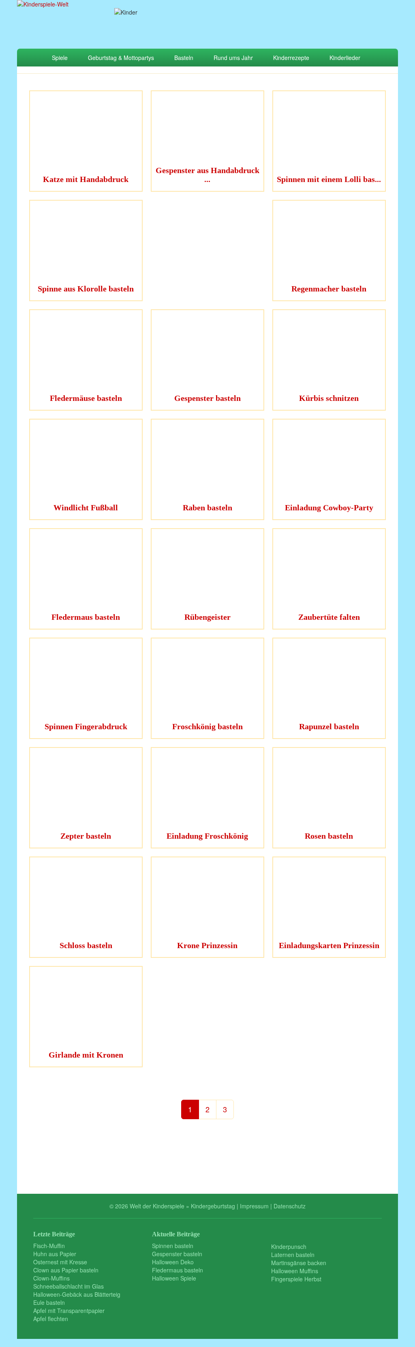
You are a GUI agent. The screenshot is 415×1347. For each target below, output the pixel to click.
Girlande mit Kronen (86, 1054)
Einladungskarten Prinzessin (329, 945)
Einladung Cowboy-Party (329, 507)
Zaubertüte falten (329, 616)
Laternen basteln (292, 1255)
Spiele (60, 58)
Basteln (183, 58)
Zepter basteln (85, 835)
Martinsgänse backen (298, 1263)
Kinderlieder (344, 58)
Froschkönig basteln (207, 726)
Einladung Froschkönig (207, 835)
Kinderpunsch (288, 1246)
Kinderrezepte (291, 58)
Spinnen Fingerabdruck (86, 726)
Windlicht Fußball (85, 507)
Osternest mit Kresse (60, 1262)
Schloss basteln (86, 945)
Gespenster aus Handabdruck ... (207, 175)
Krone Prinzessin (207, 945)
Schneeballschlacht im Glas (68, 1286)
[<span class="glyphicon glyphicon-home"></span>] (29, 57)
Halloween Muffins (294, 1271)
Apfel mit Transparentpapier (69, 1310)
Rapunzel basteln (329, 726)
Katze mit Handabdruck (85, 179)
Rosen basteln (329, 835)
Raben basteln (207, 507)
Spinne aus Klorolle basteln (86, 288)
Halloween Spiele (174, 1278)
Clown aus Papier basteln (65, 1270)
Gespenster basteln (207, 398)
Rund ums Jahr (233, 58)
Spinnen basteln (172, 1246)
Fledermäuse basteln (86, 398)
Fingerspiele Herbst (296, 1279)
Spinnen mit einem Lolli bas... (329, 179)
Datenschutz (290, 1206)
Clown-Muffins (51, 1278)
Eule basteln (49, 1302)
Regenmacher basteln (328, 288)
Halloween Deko (173, 1262)
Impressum (254, 1206)
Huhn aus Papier (54, 1254)
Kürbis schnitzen (329, 398)
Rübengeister (207, 616)
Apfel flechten (50, 1319)
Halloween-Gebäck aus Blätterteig (76, 1294)
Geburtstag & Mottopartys (121, 58)
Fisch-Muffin (49, 1246)
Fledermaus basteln (85, 616)
